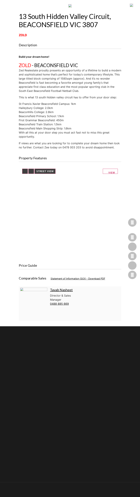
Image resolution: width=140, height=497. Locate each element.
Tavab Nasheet (61, 290)
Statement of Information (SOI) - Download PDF (78, 278)
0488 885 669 (59, 303)
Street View (45, 171)
